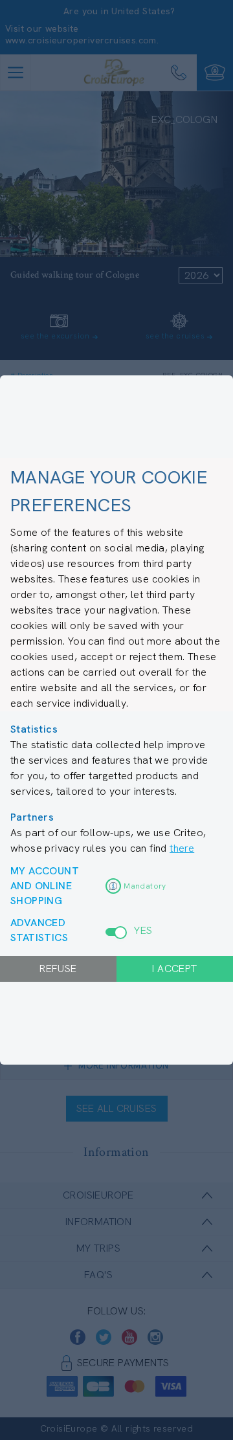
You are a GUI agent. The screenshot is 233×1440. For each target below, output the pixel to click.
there (182, 848)
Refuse (57, 968)
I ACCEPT (174, 968)
